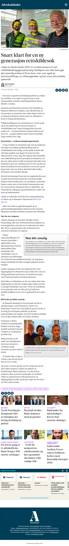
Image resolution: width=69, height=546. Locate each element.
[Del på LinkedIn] (63, 89)
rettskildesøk (16, 389)
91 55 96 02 (47, 526)
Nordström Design (38, 534)
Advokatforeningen (22, 528)
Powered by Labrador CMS (34, 543)
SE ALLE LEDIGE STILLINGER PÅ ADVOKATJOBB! (34, 498)
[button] (63, 471)
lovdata (27, 389)
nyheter (5, 389)
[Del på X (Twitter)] (60, 89)
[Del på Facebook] (56, 89)
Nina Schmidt (34, 526)
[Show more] (66, 235)
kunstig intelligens (40, 389)
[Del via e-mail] (66, 89)
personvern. (54, 532)
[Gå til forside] (15, 5)
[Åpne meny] (66, 4)
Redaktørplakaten (35, 530)
